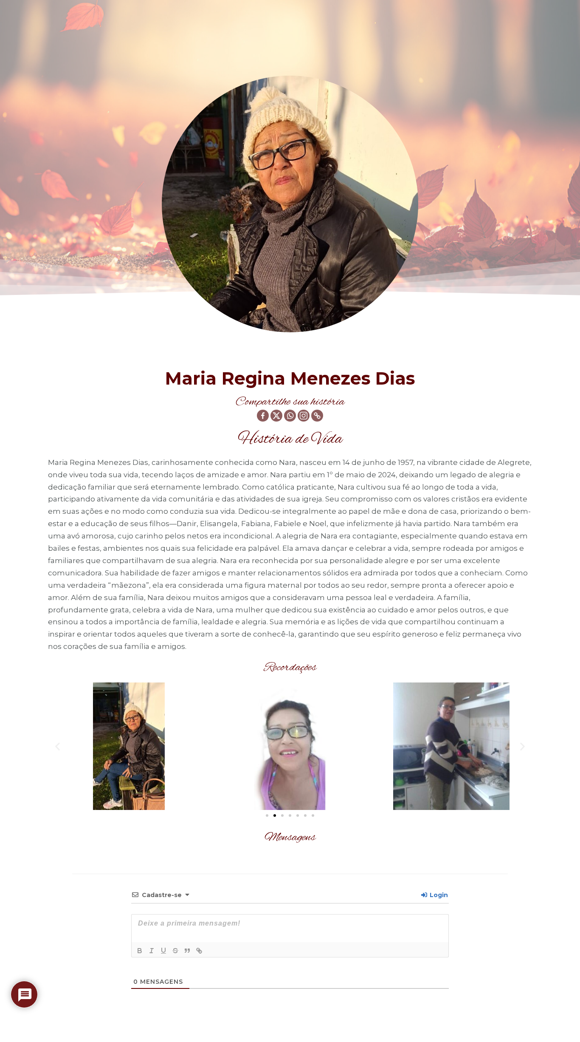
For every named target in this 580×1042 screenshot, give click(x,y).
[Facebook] (263, 416)
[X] (276, 416)
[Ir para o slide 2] (274, 815)
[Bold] (140, 951)
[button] (57, 746)
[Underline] (163, 951)
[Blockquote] (187, 951)
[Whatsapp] (290, 416)
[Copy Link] (317, 416)
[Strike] (175, 951)
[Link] (199, 951)
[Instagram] (304, 416)
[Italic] (152, 951)
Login (438, 895)
